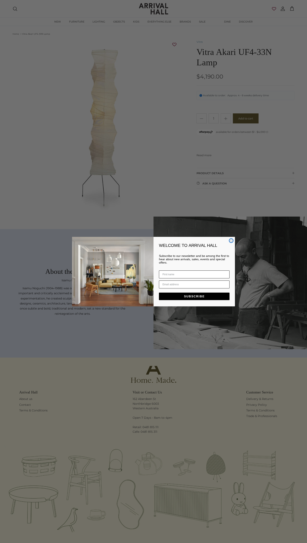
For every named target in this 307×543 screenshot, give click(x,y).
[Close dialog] (231, 241)
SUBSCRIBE (194, 296)
